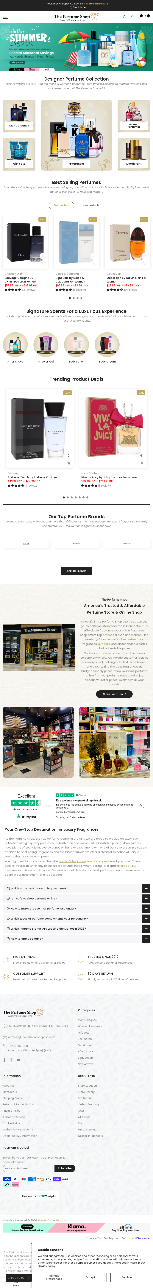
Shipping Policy (12, 1098)
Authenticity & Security (18, 1129)
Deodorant (85, 1045)
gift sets (104, 644)
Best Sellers (85, 1039)
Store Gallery (86, 1092)
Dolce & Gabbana (67, 273)
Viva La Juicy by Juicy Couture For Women (109, 477)
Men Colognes (87, 1020)
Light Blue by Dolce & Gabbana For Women (70, 279)
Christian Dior (13, 273)
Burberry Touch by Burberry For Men (32, 477)
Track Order (79, 7)
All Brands (84, 1117)
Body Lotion (85, 1058)
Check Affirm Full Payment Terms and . (118, 1238)
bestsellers (129, 639)
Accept (90, 1277)
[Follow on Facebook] (4, 1060)
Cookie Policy (11, 1123)
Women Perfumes (90, 1026)
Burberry (13, 473)
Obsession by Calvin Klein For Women (126, 279)
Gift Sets (83, 1032)
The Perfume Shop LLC (52, 1220)
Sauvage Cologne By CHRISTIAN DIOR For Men (21, 279)
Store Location (112, 694)
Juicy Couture (90, 473)
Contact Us (10, 1092)
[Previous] (6, 742)
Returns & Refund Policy (18, 1104)
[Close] (28, 1277)
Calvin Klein (114, 273)
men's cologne (97, 861)
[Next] (147, 742)
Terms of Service (14, 1117)
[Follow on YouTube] (18, 1060)
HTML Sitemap (87, 1129)
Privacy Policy (46, 1266)
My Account (86, 1098)
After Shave (85, 1051)
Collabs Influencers (90, 1136)
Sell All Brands (76, 571)
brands (108, 635)
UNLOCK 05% (16, 1278)
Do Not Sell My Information (20, 1136)
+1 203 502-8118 (18, 1046)
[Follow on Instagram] (11, 1060)
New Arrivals (85, 1064)
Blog (80, 1123)
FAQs (81, 1111)
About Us (8, 1085)
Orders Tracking (88, 1104)
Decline (127, 1277)
